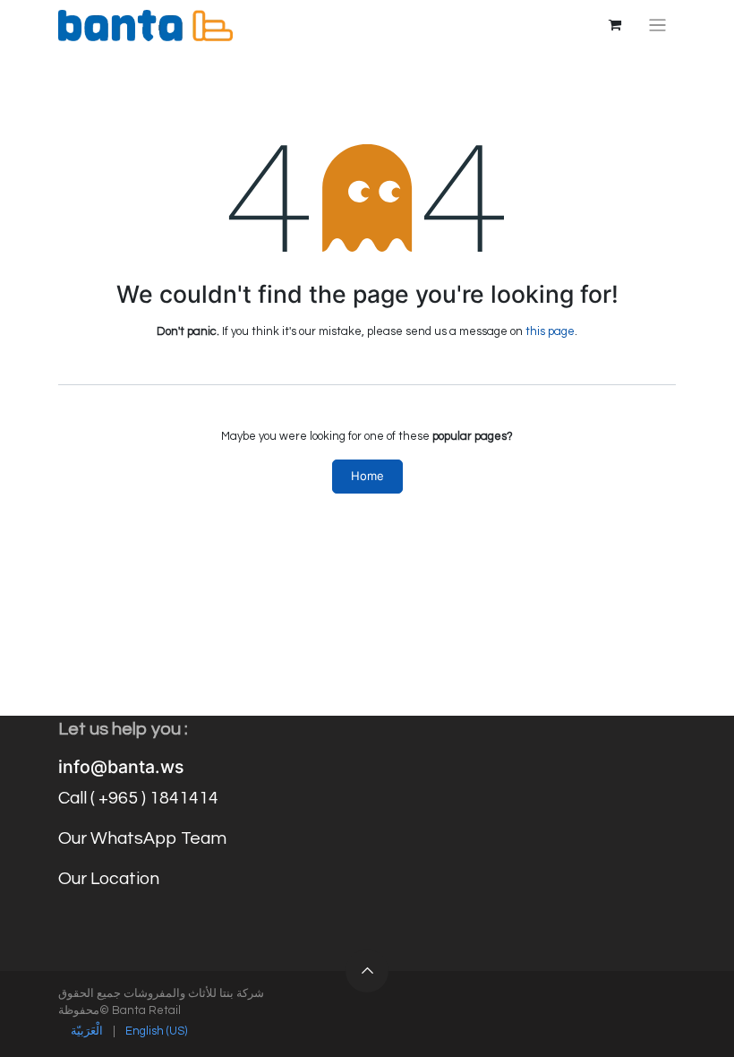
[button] (367, 971)
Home (367, 475)
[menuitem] (87, 1032)
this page (550, 331)
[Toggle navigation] (657, 25)
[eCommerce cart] (615, 25)
